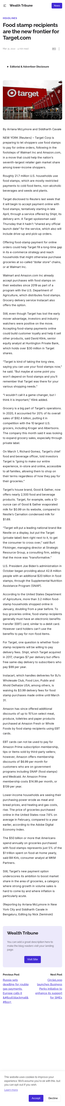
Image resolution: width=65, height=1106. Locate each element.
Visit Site (32, 959)
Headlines (10, 18)
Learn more (11, 1089)
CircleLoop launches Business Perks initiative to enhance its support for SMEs (48, 988)
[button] (5, 5)
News (57, 5)
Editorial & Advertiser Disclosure (29, 66)
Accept (36, 1098)
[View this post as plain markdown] (54, 49)
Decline (53, 1098)
